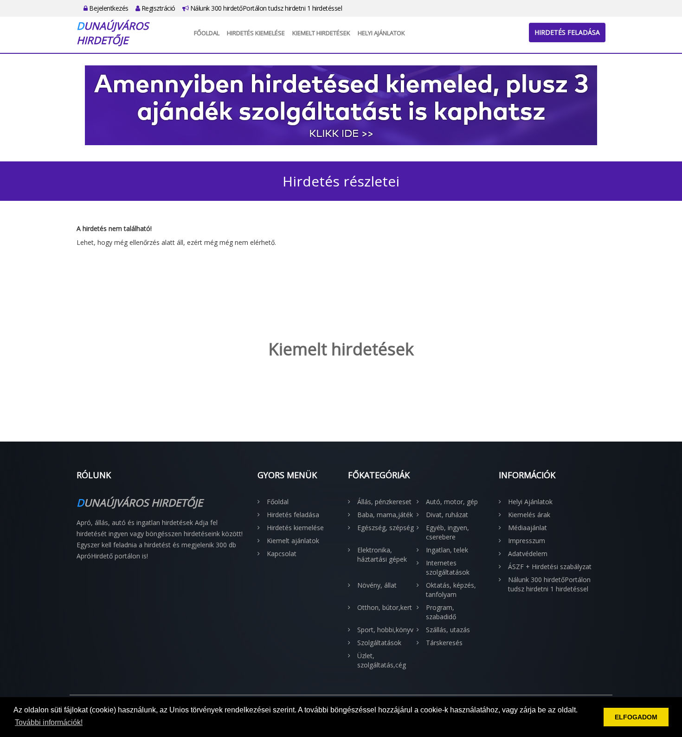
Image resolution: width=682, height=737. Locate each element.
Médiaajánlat (527, 527)
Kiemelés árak (529, 514)
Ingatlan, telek (447, 549)
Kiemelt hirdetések (321, 33)
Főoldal (206, 33)
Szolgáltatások (379, 642)
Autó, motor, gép (452, 501)
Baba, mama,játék (385, 514)
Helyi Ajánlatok (381, 33)
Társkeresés (444, 642)
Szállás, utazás (448, 629)
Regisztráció (157, 8)
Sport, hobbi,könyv (385, 629)
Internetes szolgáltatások (448, 567)
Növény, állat (377, 585)
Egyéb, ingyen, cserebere (447, 532)
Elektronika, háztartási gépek (382, 554)
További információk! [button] (49, 722)
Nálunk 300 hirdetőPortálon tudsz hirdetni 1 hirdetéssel (265, 8)
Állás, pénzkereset (384, 501)
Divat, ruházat (447, 514)
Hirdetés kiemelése (256, 33)
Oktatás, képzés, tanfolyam (451, 590)
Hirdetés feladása (567, 32)
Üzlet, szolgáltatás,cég (381, 660)
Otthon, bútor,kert (384, 607)
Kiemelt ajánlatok (293, 540)
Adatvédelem (527, 553)
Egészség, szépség (385, 527)
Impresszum (526, 540)
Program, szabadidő (441, 612)
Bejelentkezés (108, 8)
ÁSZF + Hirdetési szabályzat (550, 566)
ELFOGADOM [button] (636, 717)
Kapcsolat (281, 553)
